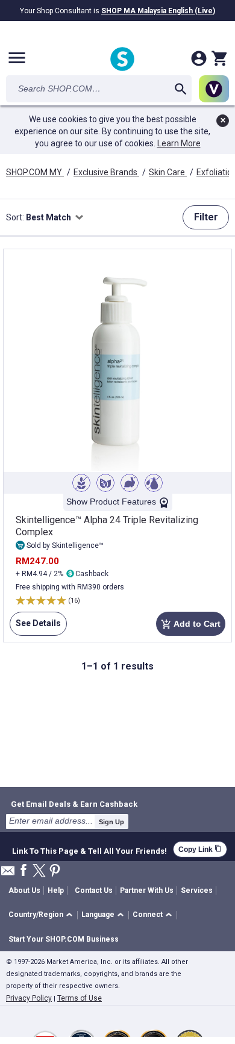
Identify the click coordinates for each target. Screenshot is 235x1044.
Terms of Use (79, 998)
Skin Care (168, 172)
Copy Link (200, 849)
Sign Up (111, 821)
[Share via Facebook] (23, 871)
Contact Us (94, 890)
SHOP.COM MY (35, 172)
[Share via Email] (7, 874)
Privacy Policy (29, 998)
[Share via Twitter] (39, 871)
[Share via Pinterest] (54, 871)
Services (197, 890)
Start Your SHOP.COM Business (63, 939)
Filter (206, 217)
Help (56, 890)
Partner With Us (147, 890)
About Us (24, 890)
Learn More (179, 143)
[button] (42, 915)
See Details (35, 627)
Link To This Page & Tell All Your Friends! (89, 849)
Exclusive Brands (106, 172)
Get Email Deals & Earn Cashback (74, 804)
